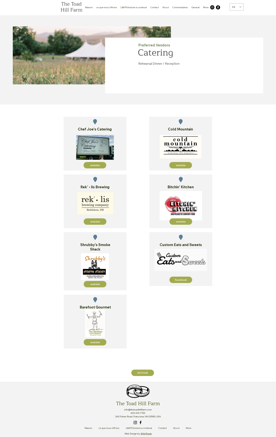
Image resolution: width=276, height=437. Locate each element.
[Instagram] (212, 7)
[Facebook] (218, 7)
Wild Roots (146, 433)
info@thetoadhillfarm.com (138, 409)
